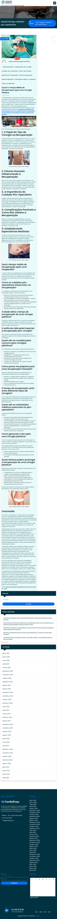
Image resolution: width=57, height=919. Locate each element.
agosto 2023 (6, 735)
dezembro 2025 (7, 671)
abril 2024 (5, 710)
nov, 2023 (5, 38)
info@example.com (8, 820)
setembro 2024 (7, 703)
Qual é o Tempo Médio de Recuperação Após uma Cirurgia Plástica (17, 90)
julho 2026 (5, 653)
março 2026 (6, 667)
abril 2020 (5, 778)
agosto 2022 (6, 763)
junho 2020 (6, 774)
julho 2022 (5, 767)
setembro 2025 (7, 682)
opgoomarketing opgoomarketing (19, 61)
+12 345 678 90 (17, 909)
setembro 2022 (7, 760)
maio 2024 (6, 707)
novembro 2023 (7, 728)
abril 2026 (5, 664)
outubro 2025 (7, 678)
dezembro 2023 (7, 724)
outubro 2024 (7, 699)
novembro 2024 (7, 696)
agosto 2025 (6, 685)
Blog (18, 58)
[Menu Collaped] (54, 3)
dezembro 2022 (7, 749)
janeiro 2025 (6, 689)
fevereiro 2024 (7, 717)
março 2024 (6, 714)
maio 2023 (6, 742)
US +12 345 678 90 (7, 818)
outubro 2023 (6, 731)
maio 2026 (6, 660)
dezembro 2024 (7, 692)
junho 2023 (6, 739)
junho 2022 (6, 771)
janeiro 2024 (6, 721)
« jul (53, 900)
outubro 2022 (6, 756)
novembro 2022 (7, 753)
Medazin (37, 916)
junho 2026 (6, 657)
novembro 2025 (7, 675)
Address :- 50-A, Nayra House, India (12, 815)
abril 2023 (5, 746)
